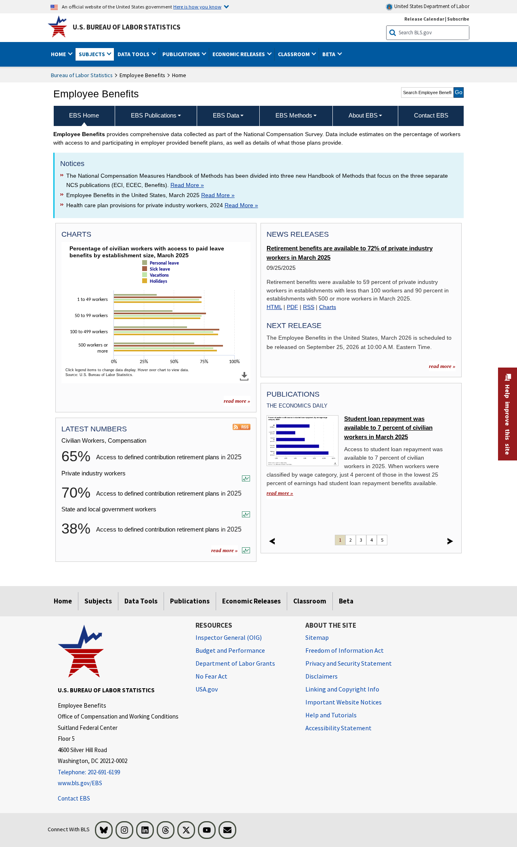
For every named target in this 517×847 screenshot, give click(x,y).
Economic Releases (251, 601)
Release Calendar (424, 19)
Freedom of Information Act (344, 650)
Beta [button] (329, 54)
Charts (327, 307)
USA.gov (206, 689)
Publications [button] (181, 54)
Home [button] (59, 54)
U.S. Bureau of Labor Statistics (127, 27)
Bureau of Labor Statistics (82, 75)
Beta (346, 601)
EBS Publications (154, 115)
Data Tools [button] (134, 54)
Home (63, 601)
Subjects (98, 601)
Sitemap (317, 637)
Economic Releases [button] (239, 54)
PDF (292, 307)
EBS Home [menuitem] (84, 115)
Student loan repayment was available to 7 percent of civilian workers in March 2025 (388, 428)
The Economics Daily (297, 406)
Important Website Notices (343, 702)
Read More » (187, 185)
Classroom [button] (294, 54)
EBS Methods (293, 115)
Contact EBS (74, 798)
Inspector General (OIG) (228, 637)
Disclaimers (321, 676)
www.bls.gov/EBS (80, 783)
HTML (274, 307)
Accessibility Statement (338, 728)
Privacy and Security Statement (348, 663)
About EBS (363, 115)
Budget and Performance (230, 650)
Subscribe (458, 19)
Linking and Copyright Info (342, 689)
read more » (237, 401)
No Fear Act (211, 676)
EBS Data (226, 115)
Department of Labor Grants (235, 663)
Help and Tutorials (331, 715)
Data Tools (141, 601)
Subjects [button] (92, 54)
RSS (308, 307)
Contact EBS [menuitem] (431, 115)
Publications (190, 601)
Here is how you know (197, 6)
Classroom (309, 601)
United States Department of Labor (431, 6)
